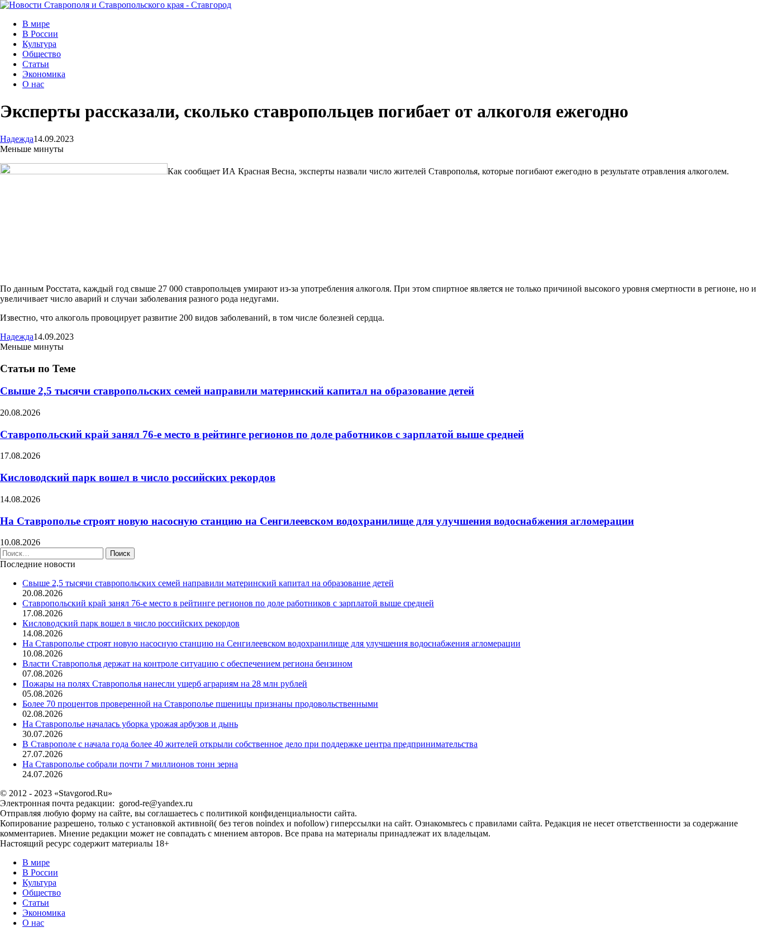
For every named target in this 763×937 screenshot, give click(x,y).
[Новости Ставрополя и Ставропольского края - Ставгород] (115, 4)
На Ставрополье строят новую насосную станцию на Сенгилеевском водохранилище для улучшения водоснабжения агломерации (317, 521)
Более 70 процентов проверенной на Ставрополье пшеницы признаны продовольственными (200, 703)
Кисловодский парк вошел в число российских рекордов (137, 477)
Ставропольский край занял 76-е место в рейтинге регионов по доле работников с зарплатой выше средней (262, 434)
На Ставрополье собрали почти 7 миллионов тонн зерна (130, 764)
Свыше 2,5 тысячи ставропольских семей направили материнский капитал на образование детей (237, 391)
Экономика (43, 74)
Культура (39, 44)
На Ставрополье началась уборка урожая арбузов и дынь (130, 724)
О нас (33, 84)
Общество (41, 54)
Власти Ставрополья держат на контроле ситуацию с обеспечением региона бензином (187, 663)
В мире (36, 23)
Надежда (17, 139)
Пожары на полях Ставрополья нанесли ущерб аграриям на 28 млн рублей (164, 683)
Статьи (35, 64)
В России (40, 34)
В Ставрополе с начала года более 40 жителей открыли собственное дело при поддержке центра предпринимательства (250, 744)
